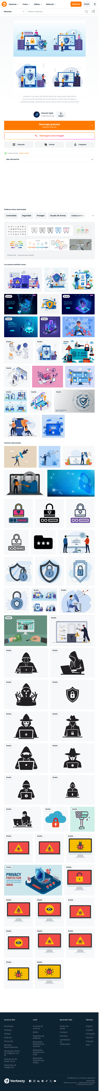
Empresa (8, 1037)
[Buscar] (86, 11)
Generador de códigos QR (10, 1066)
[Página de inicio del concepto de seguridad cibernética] (21, 327)
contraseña (11, 215)
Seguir (60, 116)
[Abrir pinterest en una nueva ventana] (43, 1082)
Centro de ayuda (62, 1027)
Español (87, 1030)
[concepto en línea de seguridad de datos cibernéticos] (53, 426)
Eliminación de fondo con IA (10, 1060)
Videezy (7, 1033)
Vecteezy (8, 1030)
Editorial (49, 4)
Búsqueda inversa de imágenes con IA (12, 1053)
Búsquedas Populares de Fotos (37, 1052)
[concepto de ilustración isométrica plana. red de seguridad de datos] (18, 351)
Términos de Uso (86, 1082)
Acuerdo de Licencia (37, 1027)
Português (88, 1033)
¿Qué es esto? (24, 153)
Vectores (12, 4)
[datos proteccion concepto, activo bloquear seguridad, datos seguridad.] (18, 571)
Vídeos (37, 4)
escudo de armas (58, 215)
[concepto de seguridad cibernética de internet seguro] (80, 377)
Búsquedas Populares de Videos (37, 1060)
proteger (41, 215)
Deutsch (87, 1037)
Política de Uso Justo (83, 1086)
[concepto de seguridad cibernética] (83, 280)
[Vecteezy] (4, 4)
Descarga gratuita (49, 125)
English (87, 1026)
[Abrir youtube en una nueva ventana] (55, 1082)
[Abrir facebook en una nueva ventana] (30, 1082)
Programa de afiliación (37, 1037)
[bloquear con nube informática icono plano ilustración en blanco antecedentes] (55, 819)
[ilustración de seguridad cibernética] (23, 280)
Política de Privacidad (85, 1084)
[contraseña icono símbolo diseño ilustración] (43, 542)
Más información (12, 159)
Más (86, 1045)
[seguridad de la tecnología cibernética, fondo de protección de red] (74, 401)
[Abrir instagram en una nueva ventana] (34, 1082)
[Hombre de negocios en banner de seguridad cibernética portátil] (20, 304)
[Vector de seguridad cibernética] (49, 304)
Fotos (25, 4)
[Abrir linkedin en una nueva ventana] (38, 1082)
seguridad (26, 215)
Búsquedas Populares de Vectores (37, 1044)
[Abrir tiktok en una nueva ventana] (47, 1082)
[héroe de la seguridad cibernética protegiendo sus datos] (78, 327)
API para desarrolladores (11, 1046)
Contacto (62, 1032)
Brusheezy (8, 1026)
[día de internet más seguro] (22, 426)
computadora (77, 215)
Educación (8, 1041)
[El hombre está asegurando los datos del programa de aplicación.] (17, 377)
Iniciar (86, 4)
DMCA (34, 1032)
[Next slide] (89, 215)
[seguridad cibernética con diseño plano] (56, 280)
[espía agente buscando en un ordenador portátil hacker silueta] (26, 663)
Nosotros (62, 1036)
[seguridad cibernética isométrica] (50, 327)
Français (87, 1041)
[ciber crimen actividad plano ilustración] (18, 848)
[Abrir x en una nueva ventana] (51, 1082)
